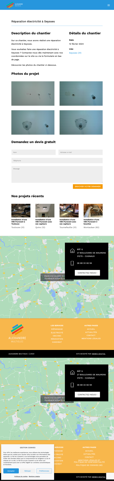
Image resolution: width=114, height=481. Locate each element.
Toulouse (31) (17, 227)
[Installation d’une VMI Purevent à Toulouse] (20, 210)
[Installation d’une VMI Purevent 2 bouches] (93, 210)
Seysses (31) (75, 53)
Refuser (27, 471)
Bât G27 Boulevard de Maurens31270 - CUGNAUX (91, 252)
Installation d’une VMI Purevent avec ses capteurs (43, 222)
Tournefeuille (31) (68, 227)
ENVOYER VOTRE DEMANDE (88, 186)
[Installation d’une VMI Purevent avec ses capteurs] (44, 210)
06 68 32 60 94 (84, 263)
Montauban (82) (91, 227)
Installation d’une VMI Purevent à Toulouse (19, 222)
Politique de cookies (21, 476)
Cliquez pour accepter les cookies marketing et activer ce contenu (57, 277)
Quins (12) (40, 227)
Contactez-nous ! (87, 273)
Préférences (44, 471)
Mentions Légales (34, 476)
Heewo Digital (98, 354)
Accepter (11, 471)
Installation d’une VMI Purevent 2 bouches (91, 222)
